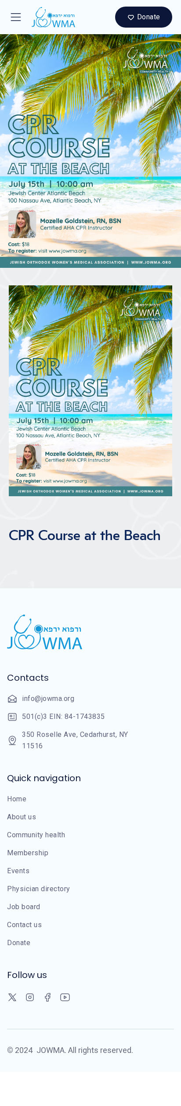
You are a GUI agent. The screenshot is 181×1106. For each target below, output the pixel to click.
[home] (51, 17)
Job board (23, 907)
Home (16, 799)
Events (18, 871)
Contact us (24, 925)
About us (21, 817)
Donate (18, 943)
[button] (16, 17)
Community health (36, 835)
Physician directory (38, 889)
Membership (27, 853)
